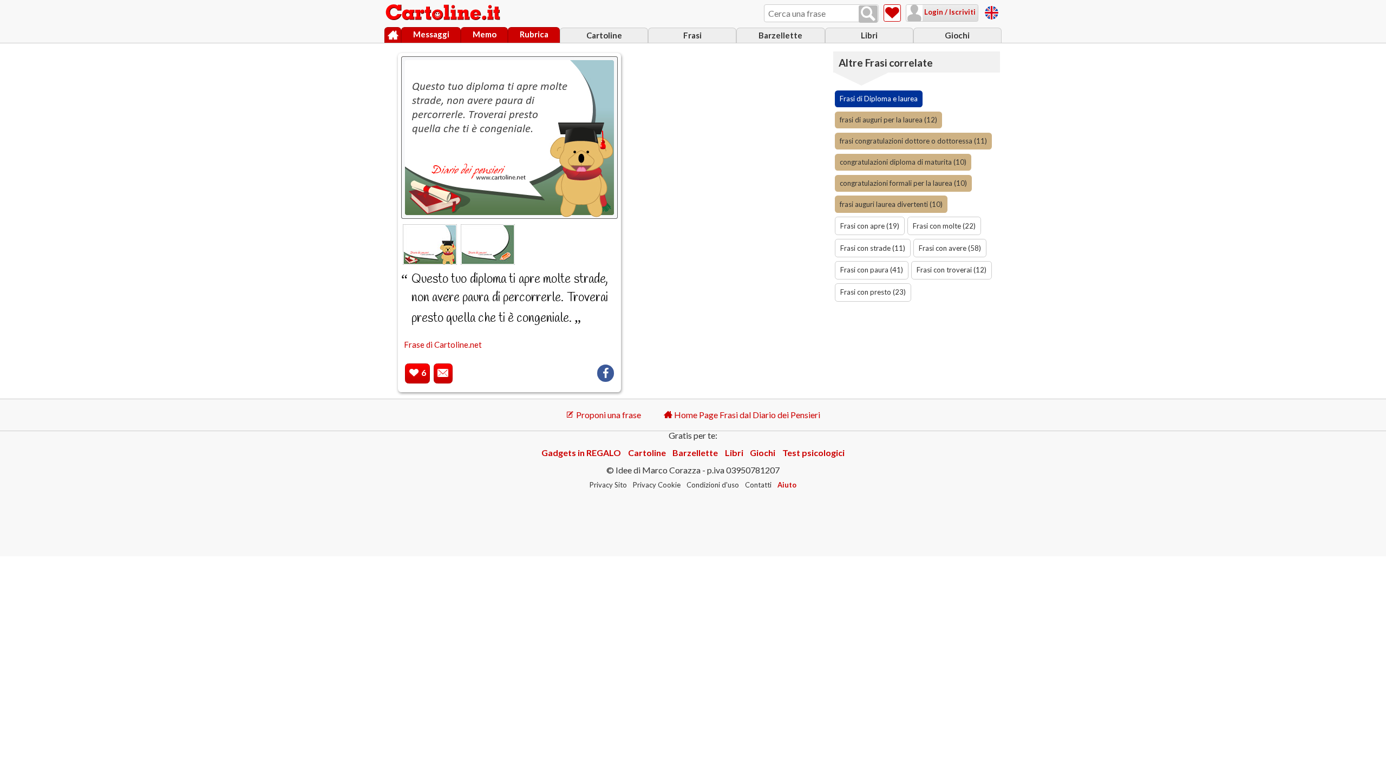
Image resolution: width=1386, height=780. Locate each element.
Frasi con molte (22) (944, 226)
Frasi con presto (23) (873, 292)
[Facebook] (605, 373)
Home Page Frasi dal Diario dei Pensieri (746, 415)
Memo (484, 34)
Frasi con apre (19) (869, 226)
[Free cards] (992, 11)
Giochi (957, 35)
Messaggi (431, 34)
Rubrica (534, 34)
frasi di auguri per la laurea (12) (888, 119)
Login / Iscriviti (949, 12)
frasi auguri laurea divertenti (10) (891, 204)
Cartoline (604, 35)
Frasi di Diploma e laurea (879, 98)
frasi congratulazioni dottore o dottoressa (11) (913, 140)
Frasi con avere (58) (950, 248)
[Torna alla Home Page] (444, 13)
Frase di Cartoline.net (443, 344)
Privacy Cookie (657, 484)
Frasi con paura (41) (871, 269)
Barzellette (780, 35)
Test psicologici (813, 452)
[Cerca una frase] (868, 14)
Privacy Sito (608, 484)
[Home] (393, 35)
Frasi (692, 35)
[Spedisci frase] (443, 373)
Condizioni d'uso (713, 484)
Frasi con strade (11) (872, 248)
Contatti (758, 484)
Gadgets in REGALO (581, 452)
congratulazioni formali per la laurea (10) (903, 183)
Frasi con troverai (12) (951, 269)
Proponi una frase (607, 415)
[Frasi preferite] (892, 13)
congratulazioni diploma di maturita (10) (903, 162)
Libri (869, 35)
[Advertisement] (733, 211)
